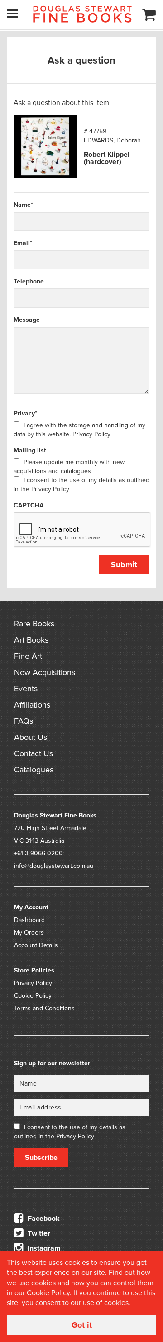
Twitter (38, 1233)
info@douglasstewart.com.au (53, 866)
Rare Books (34, 624)
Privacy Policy (91, 434)
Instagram (43, 1248)
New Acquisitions (44, 672)
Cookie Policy (33, 996)
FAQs (23, 721)
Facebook (43, 1218)
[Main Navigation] (12, 13)
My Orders (29, 932)
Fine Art (28, 656)
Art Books (31, 640)
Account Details (36, 945)
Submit (124, 565)
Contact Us (33, 753)
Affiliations (32, 705)
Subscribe (41, 1157)
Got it (82, 1325)
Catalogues (33, 770)
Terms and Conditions (44, 1008)
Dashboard (29, 920)
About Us (30, 737)
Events (26, 689)
